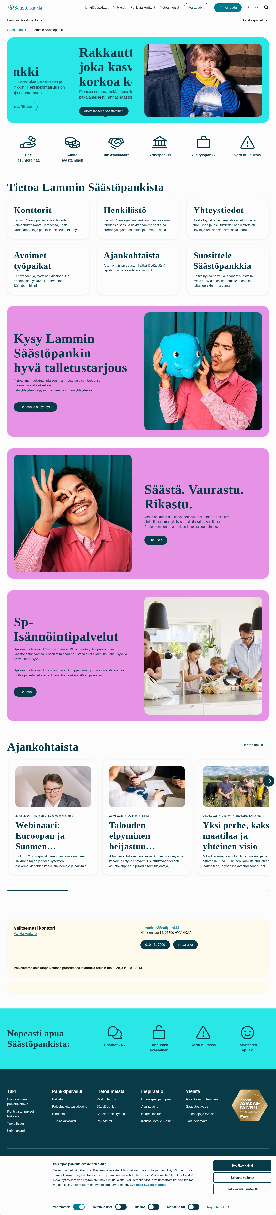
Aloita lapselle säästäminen (38, 111)
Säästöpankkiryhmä (111, 1114)
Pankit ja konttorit (142, 7)
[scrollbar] (138, 890)
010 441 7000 (155, 944)
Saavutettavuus (197, 1106)
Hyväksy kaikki (242, 1165)
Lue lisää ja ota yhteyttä (35, 407)
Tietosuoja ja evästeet (201, 1114)
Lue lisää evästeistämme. (148, 1184)
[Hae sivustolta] (266, 7)
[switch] (121, 1207)
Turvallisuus (16, 1123)
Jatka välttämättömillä (242, 1189)
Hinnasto (58, 1114)
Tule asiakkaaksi (64, 1121)
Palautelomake (197, 1121)
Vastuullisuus (106, 1099)
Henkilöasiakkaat (95, 7)
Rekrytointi (104, 1121)
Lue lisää (155, 540)
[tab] (112, 114)
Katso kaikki (253, 745)
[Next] (268, 781)
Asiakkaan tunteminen (202, 1099)
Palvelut (58, 1099)
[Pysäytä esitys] (105, 114)
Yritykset (119, 7)
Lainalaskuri (16, 1131)
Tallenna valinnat (242, 1177)
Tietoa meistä (169, 7)
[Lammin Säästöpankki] (257, 934)
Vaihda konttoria (25, 933)
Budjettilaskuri (151, 1114)
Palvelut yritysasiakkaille (69, 1106)
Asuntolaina (149, 1106)
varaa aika (185, 944)
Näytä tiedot (215, 1207)
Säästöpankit (16, 30)
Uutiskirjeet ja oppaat (156, 1099)
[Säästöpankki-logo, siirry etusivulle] (25, 7)
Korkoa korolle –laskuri (157, 1121)
